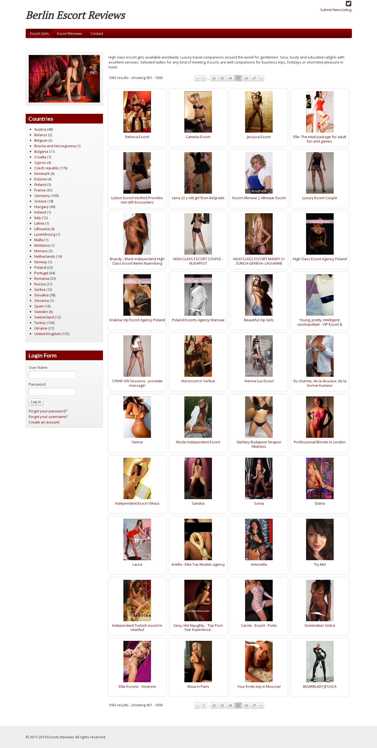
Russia (40, 283)
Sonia (259, 503)
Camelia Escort (198, 136)
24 (230, 78)
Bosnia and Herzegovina (55, 145)
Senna (137, 441)
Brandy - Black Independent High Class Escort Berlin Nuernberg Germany (137, 263)
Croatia (40, 156)
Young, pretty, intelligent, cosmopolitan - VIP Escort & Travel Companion (319, 324)
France (40, 190)
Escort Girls (39, 33)
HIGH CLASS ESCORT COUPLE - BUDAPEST (198, 261)
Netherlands (44, 256)
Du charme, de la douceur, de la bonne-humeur (319, 383)
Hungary (41, 206)
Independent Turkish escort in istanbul (137, 627)
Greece (40, 201)
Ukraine (40, 328)
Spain (39, 306)
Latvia (39, 223)
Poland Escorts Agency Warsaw (198, 319)
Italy (37, 217)
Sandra (198, 503)
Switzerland (44, 317)
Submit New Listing (335, 9)
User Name (38, 367)
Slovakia (41, 295)
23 (222, 78)
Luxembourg (44, 234)
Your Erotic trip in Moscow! (259, 686)
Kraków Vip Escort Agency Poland (137, 319)
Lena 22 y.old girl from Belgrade (198, 197)
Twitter (348, 3)
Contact (97, 33)
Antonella (259, 564)
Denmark (42, 173)
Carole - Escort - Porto (259, 625)
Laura (137, 564)
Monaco (41, 250)
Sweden (41, 311)
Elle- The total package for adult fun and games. (319, 139)
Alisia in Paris (198, 686)
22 (214, 78)
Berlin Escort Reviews (75, 15)
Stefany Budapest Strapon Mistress (259, 444)
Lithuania (42, 228)
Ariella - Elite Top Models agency (198, 564)
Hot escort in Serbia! (198, 380)
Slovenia (41, 300)
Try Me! (320, 564)
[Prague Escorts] (64, 78)
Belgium (40, 140)
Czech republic (46, 167)
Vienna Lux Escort (259, 380)
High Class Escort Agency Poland (320, 258)
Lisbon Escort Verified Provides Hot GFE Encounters (137, 200)
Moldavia (42, 245)
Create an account (44, 422)
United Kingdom (47, 333)
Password (37, 384)
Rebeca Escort (137, 136)
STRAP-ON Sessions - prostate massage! (137, 383)
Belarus (40, 134)
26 (246, 78)
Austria (40, 129)
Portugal (41, 272)
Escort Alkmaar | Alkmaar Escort (259, 197)
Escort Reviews (69, 33)
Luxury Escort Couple (319, 197)
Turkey (40, 322)
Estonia (40, 179)
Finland (40, 184)
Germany (42, 195)
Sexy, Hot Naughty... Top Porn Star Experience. (198, 627)
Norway (40, 261)
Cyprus (40, 162)
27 (254, 78)
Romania (41, 278)
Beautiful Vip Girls (259, 319)
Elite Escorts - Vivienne (137, 686)
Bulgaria (41, 151)
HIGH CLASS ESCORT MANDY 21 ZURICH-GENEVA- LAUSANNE (259, 261)
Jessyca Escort (259, 136)
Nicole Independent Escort (198, 441)
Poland (40, 267)
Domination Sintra (320, 625)
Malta (39, 239)
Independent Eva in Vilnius (137, 503)
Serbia (39, 289)
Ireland (40, 212)
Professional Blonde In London (320, 441)
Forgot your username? (48, 416)
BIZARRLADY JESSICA (319, 686)
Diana (320, 503)
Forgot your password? (48, 411)
